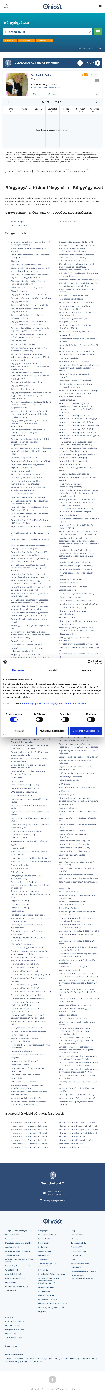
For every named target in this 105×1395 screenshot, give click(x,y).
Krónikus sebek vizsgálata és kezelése (77, 566)
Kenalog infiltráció (67, 335)
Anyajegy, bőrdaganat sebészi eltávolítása (31, 298)
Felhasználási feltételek (80, 1263)
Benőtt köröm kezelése (22, 471)
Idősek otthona (44, 1251)
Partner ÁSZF (76, 1247)
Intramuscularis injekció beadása (26, 1098)
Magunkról (42, 1312)
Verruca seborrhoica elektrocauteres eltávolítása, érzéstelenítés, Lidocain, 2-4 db (78, 983)
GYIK (73, 1259)
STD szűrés (64, 791)
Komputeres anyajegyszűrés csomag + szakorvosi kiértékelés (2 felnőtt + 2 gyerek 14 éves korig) (79, 435)
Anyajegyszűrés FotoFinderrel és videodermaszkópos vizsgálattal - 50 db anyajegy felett (30, 376)
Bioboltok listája (44, 1239)
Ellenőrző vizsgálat (20, 865)
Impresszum (76, 1255)
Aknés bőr (15, 261)
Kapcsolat (9, 1317)
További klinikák (11, 1270)
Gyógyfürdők (43, 1243)
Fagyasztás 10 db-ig (20, 900)
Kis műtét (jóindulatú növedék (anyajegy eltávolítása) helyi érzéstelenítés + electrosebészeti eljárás (78, 393)
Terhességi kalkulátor (79, 1243)
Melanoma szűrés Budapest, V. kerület (29, 1133)
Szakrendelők (10, 1290)
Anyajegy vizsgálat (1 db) (22, 389)
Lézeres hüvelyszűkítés (70, 583)
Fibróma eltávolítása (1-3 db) (24, 971)
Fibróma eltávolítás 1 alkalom (25, 964)
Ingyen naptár (11, 1346)
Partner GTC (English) (80, 1251)
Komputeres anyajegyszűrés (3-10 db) (77, 429)
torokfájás (31, 1359)
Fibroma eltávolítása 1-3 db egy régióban (30, 974)
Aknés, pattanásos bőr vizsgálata (26, 287)
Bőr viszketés (17, 781)
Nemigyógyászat (19, 225)
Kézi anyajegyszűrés (68, 358)
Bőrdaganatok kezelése (22, 494)
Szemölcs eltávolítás (68, 808)
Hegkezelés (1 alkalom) (21, 1051)
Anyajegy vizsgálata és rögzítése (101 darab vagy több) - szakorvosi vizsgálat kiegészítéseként (31, 395)
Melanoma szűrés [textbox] (15, 32)
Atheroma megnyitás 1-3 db (24, 457)
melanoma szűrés (25, 40)
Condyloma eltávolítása (22, 795)
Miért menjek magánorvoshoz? (51, 1308)
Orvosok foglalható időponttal (17, 1251)
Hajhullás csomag (19, 1035)
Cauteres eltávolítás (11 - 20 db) (25, 788)
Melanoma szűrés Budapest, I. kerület (28, 1122)
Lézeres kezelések (67, 590)
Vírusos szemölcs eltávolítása (73, 1018)
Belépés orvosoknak (46, 1295)
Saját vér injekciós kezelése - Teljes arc (77, 773)
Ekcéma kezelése (19, 848)
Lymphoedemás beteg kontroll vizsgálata (79, 604)
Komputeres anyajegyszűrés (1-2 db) (76, 422)
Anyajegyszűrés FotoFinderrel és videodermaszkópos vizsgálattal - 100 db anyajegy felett (30, 357)
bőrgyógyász (8, 40)
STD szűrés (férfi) (67, 794)
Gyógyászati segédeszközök (16, 1286)
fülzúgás (58, 1359)
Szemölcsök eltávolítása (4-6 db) (74, 848)
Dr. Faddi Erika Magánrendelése (44, 85)
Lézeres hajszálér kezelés (70, 579)
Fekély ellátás (17, 911)
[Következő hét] (97, 101)
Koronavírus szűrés (13, 1239)
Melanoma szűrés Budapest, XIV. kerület (78, 1126)
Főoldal (10, 171)
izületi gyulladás (70, 1359)
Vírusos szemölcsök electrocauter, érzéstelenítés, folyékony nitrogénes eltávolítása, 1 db (76, 1031)
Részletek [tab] (52, 670)
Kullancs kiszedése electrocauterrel (75, 569)
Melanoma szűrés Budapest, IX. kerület (29, 1140)
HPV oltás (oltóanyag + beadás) (26, 1074)
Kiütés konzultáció (68, 400)
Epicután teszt (17, 872)
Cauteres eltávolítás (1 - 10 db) (25, 785)
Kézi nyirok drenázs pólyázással (74, 361)
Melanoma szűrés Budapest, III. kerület (29, 1129)
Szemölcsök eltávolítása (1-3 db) (74, 844)
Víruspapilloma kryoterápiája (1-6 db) (76, 1094)
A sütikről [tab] (86, 670)
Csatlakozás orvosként (14, 1321)
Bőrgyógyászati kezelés (22, 641)
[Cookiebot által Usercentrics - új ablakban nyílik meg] (90, 662)
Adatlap (54, 94)
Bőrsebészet (17, 777)
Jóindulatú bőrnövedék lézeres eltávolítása (79, 279)
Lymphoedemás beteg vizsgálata (75, 607)
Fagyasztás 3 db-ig (20, 904)
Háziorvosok (43, 1247)
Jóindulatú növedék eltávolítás (73, 295)
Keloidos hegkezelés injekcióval (74, 331)
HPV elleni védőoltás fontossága (51, 1274)
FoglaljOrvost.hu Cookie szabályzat (52, 1303)
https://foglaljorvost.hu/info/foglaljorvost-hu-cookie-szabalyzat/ (54, 703)
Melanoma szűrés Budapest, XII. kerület (29, 1147)
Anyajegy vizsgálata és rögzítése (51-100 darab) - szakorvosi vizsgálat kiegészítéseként (30, 442)
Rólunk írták (76, 1267)
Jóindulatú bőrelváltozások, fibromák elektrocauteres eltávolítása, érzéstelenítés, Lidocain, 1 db (76, 248)
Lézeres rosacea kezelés (70, 597)
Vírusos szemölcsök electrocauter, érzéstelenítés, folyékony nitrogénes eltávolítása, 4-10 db (76, 1050)
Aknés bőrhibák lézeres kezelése (26, 264)
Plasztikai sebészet (68, 221)
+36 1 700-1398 (55, 1191)
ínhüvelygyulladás (45, 1359)
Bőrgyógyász (24, 171)
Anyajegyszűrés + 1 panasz (23, 344)
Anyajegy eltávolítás (20, 301)
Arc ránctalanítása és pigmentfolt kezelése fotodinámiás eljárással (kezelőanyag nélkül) (31, 451)
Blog (73, 1231)
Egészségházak (44, 1255)
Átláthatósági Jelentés (14, 1338)
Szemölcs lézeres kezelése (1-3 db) (75, 840)
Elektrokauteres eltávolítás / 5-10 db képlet (31, 861)
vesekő (95, 1359)
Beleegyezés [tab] (18, 670)
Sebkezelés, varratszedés (70, 777)
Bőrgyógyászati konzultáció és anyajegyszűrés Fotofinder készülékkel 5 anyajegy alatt (30, 657)
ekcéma (9, 1359)
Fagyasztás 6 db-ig (20, 908)
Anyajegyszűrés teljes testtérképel (27, 382)
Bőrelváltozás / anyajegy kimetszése (28, 497)
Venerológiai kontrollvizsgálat (73, 966)
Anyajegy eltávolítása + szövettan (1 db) (29, 305)
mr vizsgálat (85, 1359)
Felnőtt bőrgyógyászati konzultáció (28, 915)
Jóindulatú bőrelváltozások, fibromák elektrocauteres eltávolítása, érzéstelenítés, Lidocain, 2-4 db (76, 258)
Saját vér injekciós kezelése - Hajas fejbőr (78, 757)
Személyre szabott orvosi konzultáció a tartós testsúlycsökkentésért (48, 1280)
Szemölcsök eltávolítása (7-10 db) (74, 851)
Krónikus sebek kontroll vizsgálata (75, 562)
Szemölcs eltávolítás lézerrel (72, 831)
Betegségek (43, 1231)
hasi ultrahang (36, 1362)
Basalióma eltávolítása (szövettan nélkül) (30, 461)
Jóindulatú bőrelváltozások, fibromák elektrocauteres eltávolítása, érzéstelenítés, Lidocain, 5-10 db (76, 267)
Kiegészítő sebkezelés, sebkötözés (75, 380)
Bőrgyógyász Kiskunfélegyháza (50, 171)
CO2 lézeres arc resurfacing (24, 792)
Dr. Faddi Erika (41, 75)
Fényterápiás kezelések (22, 944)
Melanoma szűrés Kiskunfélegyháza (76, 1140)
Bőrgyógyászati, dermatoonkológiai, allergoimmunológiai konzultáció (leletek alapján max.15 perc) (30, 635)
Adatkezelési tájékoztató (48, 1299)
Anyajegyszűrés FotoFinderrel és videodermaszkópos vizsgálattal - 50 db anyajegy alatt (30, 366)
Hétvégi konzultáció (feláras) (24, 1061)
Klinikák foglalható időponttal (17, 1266)
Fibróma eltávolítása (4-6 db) (25, 984)
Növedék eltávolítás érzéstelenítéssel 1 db (78, 644)
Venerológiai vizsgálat (69, 970)
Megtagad (19, 731)
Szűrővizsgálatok (12, 1247)
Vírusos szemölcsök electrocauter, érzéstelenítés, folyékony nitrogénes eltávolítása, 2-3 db (76, 1040)
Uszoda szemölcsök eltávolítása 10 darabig (79, 931)
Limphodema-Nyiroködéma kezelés (76, 600)
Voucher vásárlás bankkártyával (84, 1272)
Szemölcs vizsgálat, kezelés (72, 855)
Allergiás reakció (19, 291)
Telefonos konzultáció (69, 892)
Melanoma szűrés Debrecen (72, 1136)
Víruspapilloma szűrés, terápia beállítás (77, 1098)
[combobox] (18, 23)
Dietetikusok (10, 1282)
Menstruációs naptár (46, 1287)
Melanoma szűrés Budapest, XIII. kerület (78, 1122)
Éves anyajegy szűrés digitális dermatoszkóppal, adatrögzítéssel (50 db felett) (30, 894)
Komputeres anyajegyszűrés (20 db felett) (79, 425)
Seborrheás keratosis (69, 780)
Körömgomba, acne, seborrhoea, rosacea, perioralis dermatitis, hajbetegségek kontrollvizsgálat (79, 493)
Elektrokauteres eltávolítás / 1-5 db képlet (30, 858)
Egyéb (14, 844)
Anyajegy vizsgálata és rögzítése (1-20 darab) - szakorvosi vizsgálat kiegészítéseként (29, 423)
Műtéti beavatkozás (68, 634)
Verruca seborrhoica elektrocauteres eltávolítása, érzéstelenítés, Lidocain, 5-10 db (78, 992)
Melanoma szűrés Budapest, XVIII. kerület (78, 1129)
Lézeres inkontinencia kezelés (73, 586)
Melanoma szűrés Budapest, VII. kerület (29, 1136)
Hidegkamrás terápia (21, 1065)
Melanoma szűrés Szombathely (74, 1147)
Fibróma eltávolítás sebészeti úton (27, 998)
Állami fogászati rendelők (15, 1278)
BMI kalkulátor (44, 1291)
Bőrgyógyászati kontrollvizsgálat (27, 644)
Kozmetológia (17, 221)
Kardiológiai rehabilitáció (71, 299)
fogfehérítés (20, 1359)
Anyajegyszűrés (18, 341)
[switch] (39, 719)
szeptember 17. (63, 130)
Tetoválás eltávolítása (69, 908)
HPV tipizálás (17, 1078)
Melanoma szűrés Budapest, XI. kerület (29, 1143)
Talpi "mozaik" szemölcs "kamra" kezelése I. (79, 878)
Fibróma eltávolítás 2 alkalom (25, 967)
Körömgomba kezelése (70, 515)
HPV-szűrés (43, 1270)
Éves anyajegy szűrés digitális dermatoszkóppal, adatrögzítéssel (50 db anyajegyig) (30, 885)
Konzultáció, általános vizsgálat (74, 474)
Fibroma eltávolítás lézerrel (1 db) (27, 995)
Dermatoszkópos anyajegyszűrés (26, 831)
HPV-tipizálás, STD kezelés (23, 1082)
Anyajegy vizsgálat (20, 385)
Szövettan (63, 858)
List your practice (12, 1326)
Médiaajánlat (10, 1334)
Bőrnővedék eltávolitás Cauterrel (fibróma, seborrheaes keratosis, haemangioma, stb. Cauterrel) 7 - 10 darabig (31, 739)
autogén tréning (12, 1362)
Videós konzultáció (68, 1015)
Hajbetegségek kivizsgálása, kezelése (28, 1031)
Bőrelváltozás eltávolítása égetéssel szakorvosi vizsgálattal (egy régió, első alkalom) (29, 568)
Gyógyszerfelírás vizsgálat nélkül (26, 1028)
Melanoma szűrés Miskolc (71, 1143)
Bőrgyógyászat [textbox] (16, 23)
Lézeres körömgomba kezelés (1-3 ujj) (77, 593)
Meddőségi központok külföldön (18, 1243)
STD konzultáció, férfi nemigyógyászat (77, 787)
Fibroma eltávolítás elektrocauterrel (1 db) (31, 991)
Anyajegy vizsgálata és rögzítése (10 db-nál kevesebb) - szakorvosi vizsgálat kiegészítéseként (31, 405)
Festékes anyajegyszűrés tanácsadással (29, 947)
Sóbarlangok (43, 1259)
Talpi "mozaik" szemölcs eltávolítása (76, 875)
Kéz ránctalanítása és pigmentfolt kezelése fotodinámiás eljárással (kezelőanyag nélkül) (79, 368)
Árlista (37, 94)
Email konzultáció (19, 868)
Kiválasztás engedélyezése (52, 731)
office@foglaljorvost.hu (55, 1200)
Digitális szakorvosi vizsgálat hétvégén (29, 841)
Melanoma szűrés (67, 617)
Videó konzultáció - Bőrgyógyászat (75, 1005)
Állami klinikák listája (13, 1274)
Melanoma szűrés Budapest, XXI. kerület (78, 1133)
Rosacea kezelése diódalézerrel (73, 740)
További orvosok (12, 1255)
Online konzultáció (13, 1235)
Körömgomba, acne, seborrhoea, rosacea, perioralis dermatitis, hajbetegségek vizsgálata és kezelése (79, 502)
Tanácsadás (64, 888)
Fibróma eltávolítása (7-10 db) (25, 988)
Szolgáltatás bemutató (14, 1330)
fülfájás (24, 1362)
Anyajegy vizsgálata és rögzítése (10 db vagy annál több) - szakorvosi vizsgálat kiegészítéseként (29, 414)
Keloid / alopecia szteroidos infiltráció (77, 302)
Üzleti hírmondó (77, 1235)
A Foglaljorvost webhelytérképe (18, 1231)
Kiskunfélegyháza (43, 40)
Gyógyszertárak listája (47, 1235)
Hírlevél (74, 1239)
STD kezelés (64, 784)
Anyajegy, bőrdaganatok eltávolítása (28, 294)
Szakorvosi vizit (66, 804)
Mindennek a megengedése (86, 731)
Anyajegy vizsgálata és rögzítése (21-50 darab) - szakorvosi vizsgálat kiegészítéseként (29, 433)
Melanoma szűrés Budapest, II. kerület (29, 1126)
